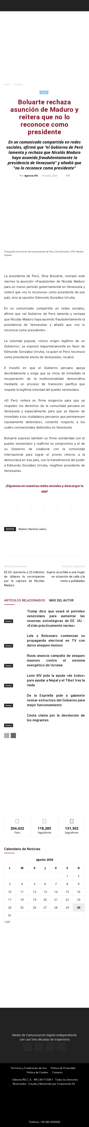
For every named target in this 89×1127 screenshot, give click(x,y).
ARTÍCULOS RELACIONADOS (24, 600)
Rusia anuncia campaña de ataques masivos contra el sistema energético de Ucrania (56, 660)
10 (9, 892)
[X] (50, 1047)
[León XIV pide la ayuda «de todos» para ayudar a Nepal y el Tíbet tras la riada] (14, 680)
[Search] (83, 5)
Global (18, 84)
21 (56, 900)
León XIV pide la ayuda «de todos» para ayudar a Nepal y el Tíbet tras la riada (56, 680)
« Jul (7, 922)
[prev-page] (6, 735)
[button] (7, 5)
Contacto (57, 1072)
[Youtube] (61, 1047)
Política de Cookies (37, 1072)
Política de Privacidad (63, 1068)
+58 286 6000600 (50, 1122)
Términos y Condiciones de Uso (29, 1068)
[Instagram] (39, 1047)
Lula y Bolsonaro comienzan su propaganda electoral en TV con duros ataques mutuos (56, 640)
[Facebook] (28, 1047)
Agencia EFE (31, 175)
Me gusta (17, 819)
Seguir (45, 819)
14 (56, 892)
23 (78, 900)
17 (9, 900)
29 (67, 907)
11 (22, 892)
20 (45, 900)
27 (45, 907)
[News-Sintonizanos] (35, 806)
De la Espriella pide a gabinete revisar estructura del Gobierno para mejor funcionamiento (56, 700)
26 (34, 907)
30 (78, 907)
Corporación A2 (66, 1084)
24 (9, 907)
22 (67, 900)
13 (45, 892)
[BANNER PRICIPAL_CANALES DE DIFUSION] (44, 18)
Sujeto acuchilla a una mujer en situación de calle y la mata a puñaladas (66, 576)
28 (56, 907)
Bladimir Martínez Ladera (32, 529)
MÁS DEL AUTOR (61, 600)
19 (34, 900)
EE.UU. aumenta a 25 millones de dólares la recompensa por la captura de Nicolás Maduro (24, 578)
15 (67, 892)
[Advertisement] (44, 52)
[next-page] (13, 735)
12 (34, 892)
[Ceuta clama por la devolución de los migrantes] (14, 720)
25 (22, 907)
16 (78, 892)
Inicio (7, 84)
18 (22, 900)
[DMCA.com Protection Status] (44, 1116)
